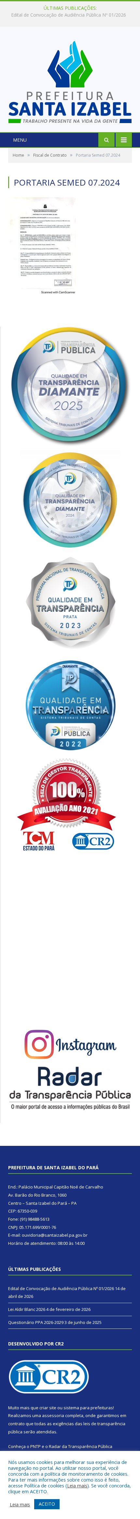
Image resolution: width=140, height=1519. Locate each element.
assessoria (53, 1415)
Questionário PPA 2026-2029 (35, 1322)
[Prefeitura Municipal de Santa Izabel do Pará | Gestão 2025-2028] (70, 80)
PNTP (35, 1446)
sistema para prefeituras (88, 1408)
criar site (47, 1408)
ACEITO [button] (47, 1504)
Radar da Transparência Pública (80, 1446)
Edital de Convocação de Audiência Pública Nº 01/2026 (61, 1288)
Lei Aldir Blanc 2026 (68, 15)
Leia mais (77, 1485)
